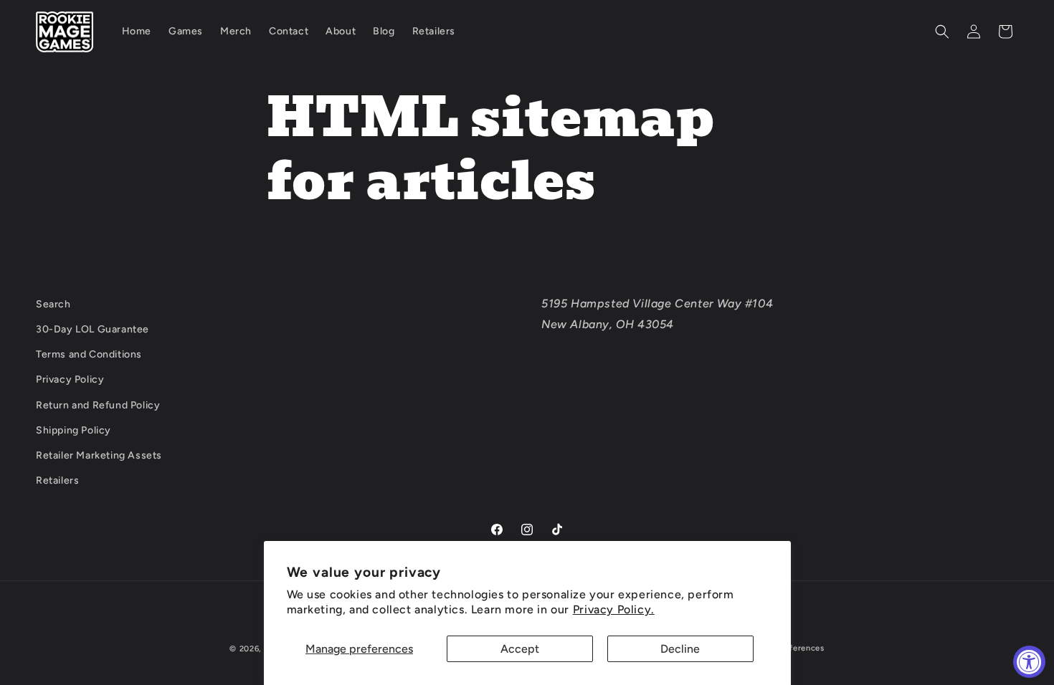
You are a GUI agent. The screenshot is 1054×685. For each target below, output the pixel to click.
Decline (680, 649)
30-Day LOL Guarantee (92, 329)
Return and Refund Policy (98, 405)
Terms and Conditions (89, 354)
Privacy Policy (70, 379)
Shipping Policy (73, 430)
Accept (519, 649)
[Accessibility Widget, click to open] (1029, 662)
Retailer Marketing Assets (99, 455)
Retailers (57, 480)
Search (53, 304)
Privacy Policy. (614, 609)
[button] (942, 31)
